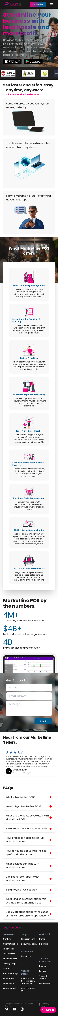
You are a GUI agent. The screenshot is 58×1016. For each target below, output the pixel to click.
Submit (43, 721)
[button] (29, 797)
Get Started (37, 4)
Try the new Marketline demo (20, 94)
